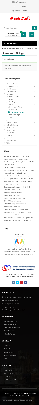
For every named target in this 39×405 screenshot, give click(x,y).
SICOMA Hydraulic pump (12, 201)
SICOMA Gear (17, 190)
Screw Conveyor (16, 184)
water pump (13, 120)
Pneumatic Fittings (17, 112)
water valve (8, 215)
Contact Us (7, 349)
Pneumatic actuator (26, 178)
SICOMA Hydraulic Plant (12, 195)
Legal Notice (8, 370)
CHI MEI (31, 162)
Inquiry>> (30, 400)
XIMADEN (20, 218)
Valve (8, 143)
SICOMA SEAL (23, 209)
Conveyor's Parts (12, 86)
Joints (29, 48)
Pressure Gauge (14, 115)
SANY (6, 184)
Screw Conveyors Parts (12, 327)
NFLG (6, 178)
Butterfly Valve (21, 162)
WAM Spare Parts (10, 324)
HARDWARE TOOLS (16, 48)
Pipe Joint (14, 109)
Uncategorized (11, 140)
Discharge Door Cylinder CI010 (14, 167)
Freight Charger (19, 274)
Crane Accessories (10, 331)
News (25, 10)
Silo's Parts (10, 138)
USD (13, 6)
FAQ (5, 383)
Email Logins (16, 276)
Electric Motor (11, 89)
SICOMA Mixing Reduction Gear (15, 204)
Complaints (7, 376)
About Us (8, 274)
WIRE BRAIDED (9, 218)
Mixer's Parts (10, 130)
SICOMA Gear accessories (13, 192)
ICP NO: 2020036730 (9, 307)
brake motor (23, 159)
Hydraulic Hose (21, 173)
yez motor (29, 218)
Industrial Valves (9, 334)
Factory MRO (11, 91)
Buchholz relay (9, 162)
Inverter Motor (9, 176)
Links (5, 358)
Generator (10, 94)
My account (16, 10)
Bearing (11, 99)
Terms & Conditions (10, 355)
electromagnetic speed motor (14, 170)
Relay (30, 181)
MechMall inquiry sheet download (13, 310)
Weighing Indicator (20, 215)
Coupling (12, 102)
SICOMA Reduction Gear (12, 206)
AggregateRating (27, 276)
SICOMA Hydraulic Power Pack (14, 198)
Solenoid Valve (9, 212)
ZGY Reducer (27, 220)
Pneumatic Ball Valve (11, 181)
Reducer (9, 135)
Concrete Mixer (9, 165)
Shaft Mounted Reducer (12, 187)
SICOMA (7, 190)
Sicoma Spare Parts (10, 321)
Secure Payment (9, 373)
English (23, 6)
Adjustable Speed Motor (12, 156)
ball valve (26, 156)
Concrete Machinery (13, 84)
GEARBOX (30, 170)
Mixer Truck (10, 127)
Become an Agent (10, 380)
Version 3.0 (25, 395)
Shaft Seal (26, 187)
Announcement (9, 352)
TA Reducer (20, 212)
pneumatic (14, 178)
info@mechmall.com (20, 2)
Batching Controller (10, 159)
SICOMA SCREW (10, 209)
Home (4, 48)
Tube (10, 117)
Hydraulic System (12, 122)
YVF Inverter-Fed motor (12, 220)
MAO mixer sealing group (24, 176)
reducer (23, 181)
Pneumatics (10, 133)
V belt (29, 212)
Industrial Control (12, 125)
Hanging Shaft (9, 173)
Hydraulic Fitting (16, 107)
